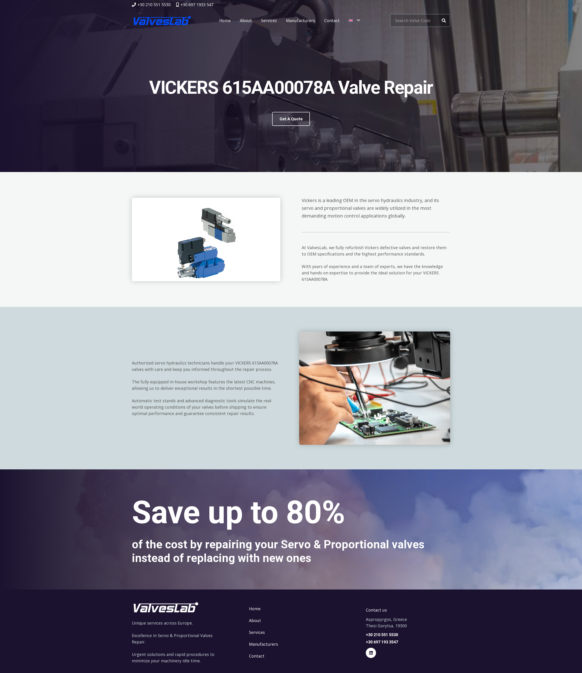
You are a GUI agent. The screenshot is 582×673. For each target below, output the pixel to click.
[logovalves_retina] (162, 20)
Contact (256, 656)
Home (255, 608)
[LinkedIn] (371, 653)
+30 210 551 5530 (382, 634)
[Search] (444, 20)
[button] (354, 20)
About (255, 620)
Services (257, 632)
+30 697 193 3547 (382, 642)
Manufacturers (263, 644)
